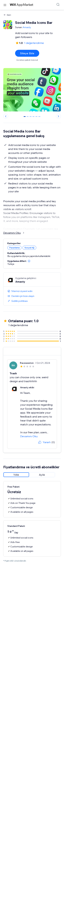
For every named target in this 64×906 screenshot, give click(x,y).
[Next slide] (58, 116)
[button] (29, 261)
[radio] (16, 474)
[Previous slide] (5, 116)
